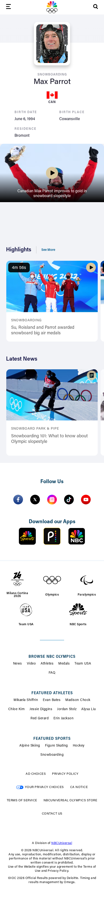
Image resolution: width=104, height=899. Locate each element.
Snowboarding (52, 755)
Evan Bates (51, 700)
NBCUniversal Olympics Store (70, 800)
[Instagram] (52, 499)
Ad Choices (36, 773)
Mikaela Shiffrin (26, 700)
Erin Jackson (63, 718)
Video (31, 664)
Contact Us (52, 813)
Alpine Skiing (29, 746)
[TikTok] (69, 499)
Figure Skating (56, 746)
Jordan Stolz (66, 709)
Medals (64, 664)
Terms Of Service (22, 800)
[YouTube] (86, 499)
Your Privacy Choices (44, 787)
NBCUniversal (61, 843)
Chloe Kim (16, 709)
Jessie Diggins (41, 709)
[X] (35, 499)
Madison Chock (77, 700)
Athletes (47, 664)
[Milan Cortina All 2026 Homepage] (52, 7)
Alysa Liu (88, 709)
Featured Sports (52, 739)
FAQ (52, 673)
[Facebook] (18, 499)
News (17, 664)
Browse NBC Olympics (52, 657)
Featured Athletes (52, 693)
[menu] (8, 7)
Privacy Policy (65, 773)
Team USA (82, 664)
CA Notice (79, 787)
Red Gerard (39, 718)
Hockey (79, 746)
